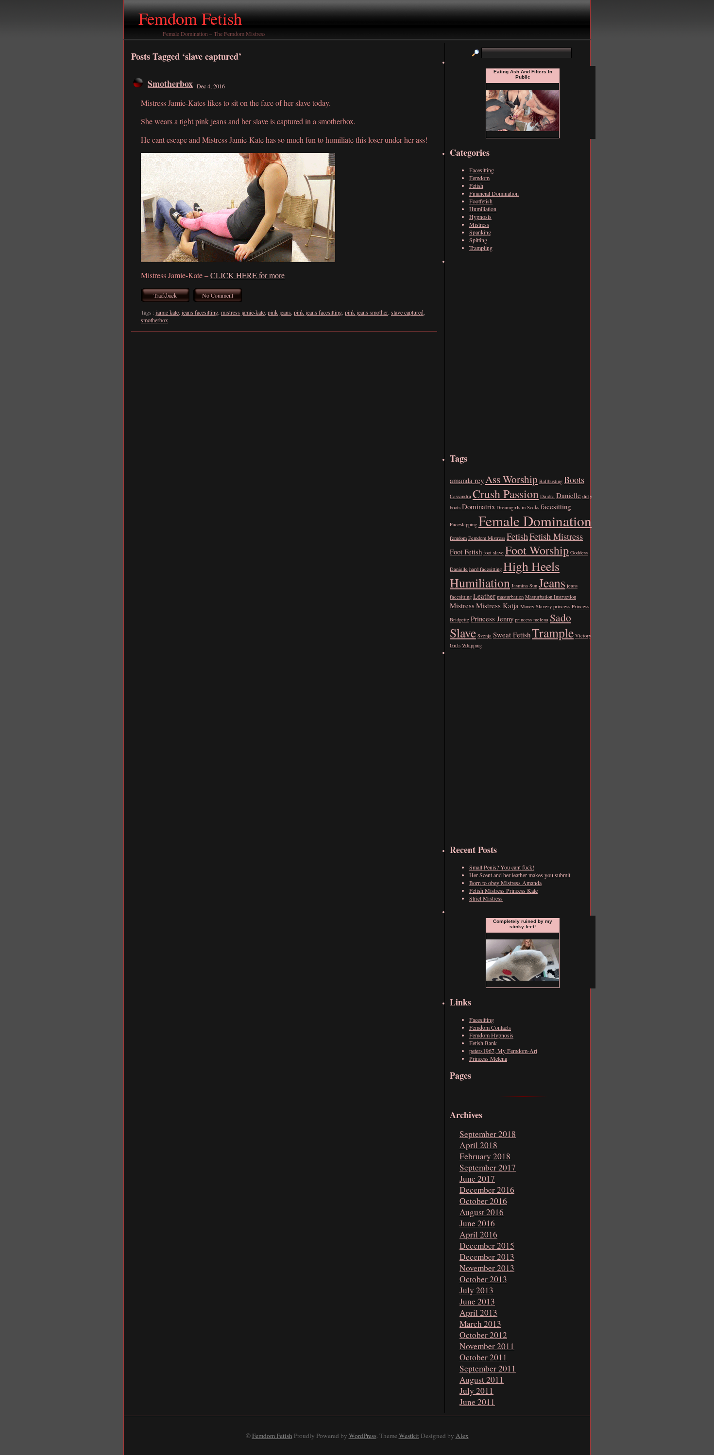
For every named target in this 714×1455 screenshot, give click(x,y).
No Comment (217, 295)
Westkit (409, 1435)
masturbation (510, 596)
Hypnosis (480, 216)
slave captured (407, 312)
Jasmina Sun (524, 585)
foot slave (493, 552)
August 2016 (481, 1212)
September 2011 (487, 1368)
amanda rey (467, 480)
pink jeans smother (366, 312)
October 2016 (483, 1200)
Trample (553, 632)
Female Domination (535, 520)
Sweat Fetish (511, 634)
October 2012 (483, 1334)
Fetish (476, 185)
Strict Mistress (486, 898)
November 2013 (486, 1267)
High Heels (531, 566)
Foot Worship (537, 550)
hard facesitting (485, 569)
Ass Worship (511, 479)
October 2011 (483, 1357)
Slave (463, 632)
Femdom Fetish (190, 18)
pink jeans (279, 312)
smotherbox (154, 320)
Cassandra (460, 496)
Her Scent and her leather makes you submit (519, 875)
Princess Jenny (492, 618)
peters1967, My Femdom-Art (503, 1050)
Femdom (479, 178)
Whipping (472, 645)
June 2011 (477, 1401)
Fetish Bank (483, 1043)
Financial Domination (494, 193)
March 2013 (480, 1323)
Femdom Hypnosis (491, 1035)
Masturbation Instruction (550, 596)
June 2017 (477, 1178)
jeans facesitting (200, 312)
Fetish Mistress (556, 536)
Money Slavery (536, 606)
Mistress (479, 224)
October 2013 (483, 1279)
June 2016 (477, 1223)
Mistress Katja (497, 605)
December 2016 (486, 1189)
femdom (458, 538)
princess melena (531, 619)
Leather (484, 596)
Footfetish (481, 201)
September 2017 (487, 1167)
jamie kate (167, 312)
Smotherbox (170, 83)
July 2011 (476, 1390)
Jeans (552, 582)
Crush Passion (506, 494)
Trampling (481, 247)
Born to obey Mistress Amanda (505, 882)
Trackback (165, 295)
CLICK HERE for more (247, 275)
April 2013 (478, 1312)
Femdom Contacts (490, 1027)
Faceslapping (463, 524)
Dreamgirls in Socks (517, 507)
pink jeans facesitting (318, 312)
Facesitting (481, 170)
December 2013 (486, 1256)
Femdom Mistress (486, 538)
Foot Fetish (466, 551)
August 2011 (481, 1379)
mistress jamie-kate (243, 312)
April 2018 (478, 1145)
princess (561, 606)
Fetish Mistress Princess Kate (503, 890)
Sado (560, 617)
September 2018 (487, 1133)
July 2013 (476, 1290)
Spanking (480, 232)
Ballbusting (550, 481)
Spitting (478, 240)
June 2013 (477, 1301)
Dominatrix (478, 506)
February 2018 (484, 1156)
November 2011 (486, 1346)
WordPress (362, 1435)
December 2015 (486, 1245)
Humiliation (482, 209)
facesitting (556, 506)
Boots (574, 479)
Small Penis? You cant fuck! (501, 867)
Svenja (484, 635)
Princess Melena (488, 1058)
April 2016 (478, 1234)
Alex (462, 1435)
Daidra (547, 496)
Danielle (568, 495)
